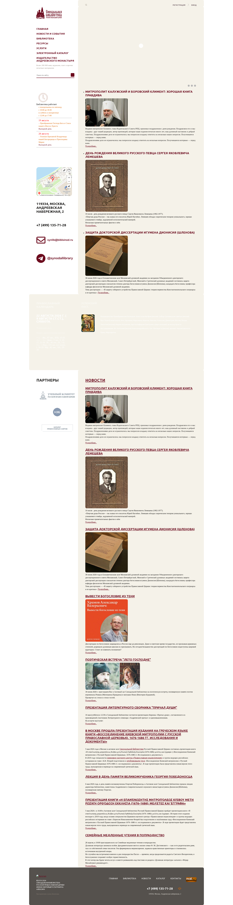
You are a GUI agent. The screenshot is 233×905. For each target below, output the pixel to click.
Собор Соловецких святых (170, 316)
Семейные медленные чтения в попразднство (124, 835)
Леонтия (104, 324)
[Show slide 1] (189, 86)
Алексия (161, 320)
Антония (121, 328)
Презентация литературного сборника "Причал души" (131, 707)
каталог (160, 878)
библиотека (129, 878)
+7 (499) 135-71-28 (51, 225)
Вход (194, 5)
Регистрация (179, 5)
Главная (42, 28)
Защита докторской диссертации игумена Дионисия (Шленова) (140, 529)
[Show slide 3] (195, 86)
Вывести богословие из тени (110, 596)
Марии (118, 324)
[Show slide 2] (192, 86)
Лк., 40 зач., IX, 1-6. (55, 342)
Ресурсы (42, 43)
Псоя (106, 320)
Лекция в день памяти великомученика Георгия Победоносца (138, 776)
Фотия (178, 320)
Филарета (157, 328)
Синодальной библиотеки (132, 749)
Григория (149, 324)
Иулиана (128, 320)
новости (95, 380)
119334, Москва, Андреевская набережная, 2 (50, 207)
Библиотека (45, 38)
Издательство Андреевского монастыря (55, 59)
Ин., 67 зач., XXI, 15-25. (54, 337)
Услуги (41, 48)
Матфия (148, 316)
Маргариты (111, 332)
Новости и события (50, 33)
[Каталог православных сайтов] (57, 424)
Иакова (153, 320)
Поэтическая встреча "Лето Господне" (118, 659)
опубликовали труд (136, 761)
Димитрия (169, 320)
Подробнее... (91, 146)
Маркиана (137, 320)
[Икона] (88, 341)
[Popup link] (86, 5)
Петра (184, 320)
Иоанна (146, 320)
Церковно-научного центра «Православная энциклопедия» (134, 758)
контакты (176, 878)
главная (113, 878)
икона (155, 316)
